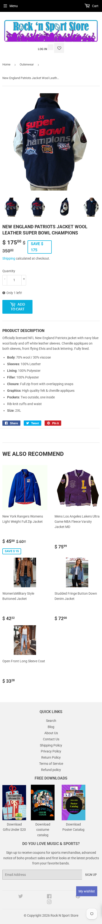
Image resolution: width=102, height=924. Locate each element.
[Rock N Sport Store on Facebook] (49, 897)
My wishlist (87, 891)
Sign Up (91, 875)
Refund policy (51, 770)
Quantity (8, 271)
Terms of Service (51, 763)
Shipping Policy (51, 745)
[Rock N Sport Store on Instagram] (49, 903)
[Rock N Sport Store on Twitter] (20, 897)
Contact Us (51, 739)
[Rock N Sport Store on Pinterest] (77, 897)
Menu (13, 6)
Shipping (8, 258)
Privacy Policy (51, 751)
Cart (94, 6)
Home (6, 64)
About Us (51, 733)
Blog (51, 727)
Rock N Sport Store (64, 915)
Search (51, 721)
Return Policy (51, 757)
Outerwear (27, 64)
